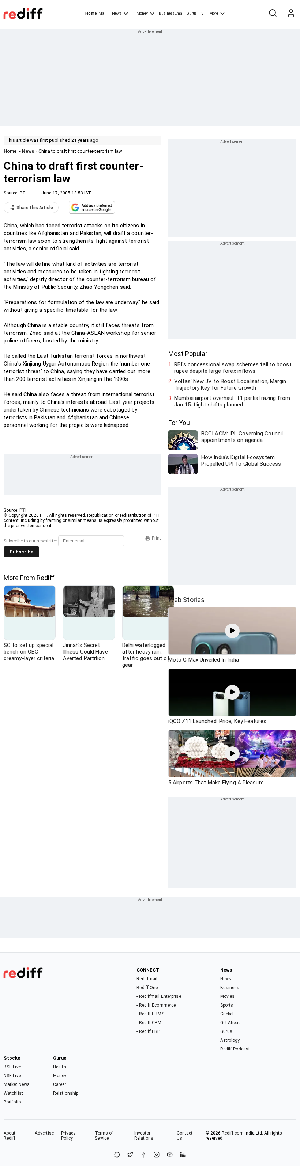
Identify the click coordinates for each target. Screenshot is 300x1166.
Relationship (65, 1093)
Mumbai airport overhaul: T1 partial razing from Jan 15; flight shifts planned (232, 401)
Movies (227, 996)
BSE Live (12, 1067)
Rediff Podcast (235, 1049)
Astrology (230, 1040)
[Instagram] (157, 1155)
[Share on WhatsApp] (117, 1155)
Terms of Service (104, 1136)
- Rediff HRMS (150, 1014)
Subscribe (21, 551)
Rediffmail (146, 978)
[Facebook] (143, 1155)
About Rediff (10, 1136)
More (213, 13)
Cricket (227, 1014)
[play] (232, 631)
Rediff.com (233, 1133)
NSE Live (12, 1075)
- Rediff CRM (148, 1022)
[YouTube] (170, 1155)
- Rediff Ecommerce (156, 1005)
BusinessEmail (171, 13)
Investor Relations (144, 1136)
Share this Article (34, 207)
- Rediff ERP (148, 1031)
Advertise (44, 1133)
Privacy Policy (68, 1136)
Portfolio (12, 1102)
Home (91, 13)
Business (230, 987)
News (116, 13)
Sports (226, 1005)
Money (142, 13)
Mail (102, 13)
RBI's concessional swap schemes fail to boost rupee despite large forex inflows (233, 367)
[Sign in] (290, 13)
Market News (17, 1084)
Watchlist (13, 1093)
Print (156, 538)
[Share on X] (130, 1155)
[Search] (272, 13)
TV (201, 13)
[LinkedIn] (183, 1155)
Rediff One (147, 987)
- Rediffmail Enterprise (158, 996)
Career (59, 1084)
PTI (23, 193)
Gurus (191, 13)
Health (59, 1067)
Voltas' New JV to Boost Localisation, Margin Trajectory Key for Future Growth (230, 384)
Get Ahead (230, 1022)
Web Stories (186, 599)
